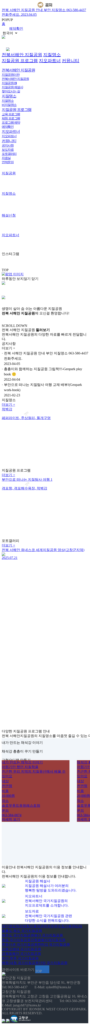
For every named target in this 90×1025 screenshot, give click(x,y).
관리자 (77, 926)
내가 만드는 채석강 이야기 (22, 742)
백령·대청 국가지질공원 (20, 963)
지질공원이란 (10, 74)
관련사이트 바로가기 (18, 969)
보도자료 (8, 149)
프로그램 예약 (11, 122)
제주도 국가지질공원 (18, 935)
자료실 (6, 158)
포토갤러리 (9, 154)
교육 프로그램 (11, 114)
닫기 (34, 279)
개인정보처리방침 (16, 926)
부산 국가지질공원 (48, 935)
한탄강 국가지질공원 (54, 944)
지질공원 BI (9, 83)
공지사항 (8, 145)
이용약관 (37, 926)
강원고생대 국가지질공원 (21, 949)
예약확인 (16, 28)
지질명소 (52, 54)
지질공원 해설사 (12, 87)
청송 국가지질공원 (16, 940)
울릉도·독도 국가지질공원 (22, 931)
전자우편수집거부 (58, 926)
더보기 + (8, 404)
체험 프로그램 (11, 118)
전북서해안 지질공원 (22, 54)
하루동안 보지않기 (16, 279)
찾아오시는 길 (11, 91)
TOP (5, 270)
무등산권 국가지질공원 (20, 944)
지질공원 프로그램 (20, 60)
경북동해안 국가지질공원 (21, 954)
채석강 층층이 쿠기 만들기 (22, 751)
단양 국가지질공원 (53, 963)
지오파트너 (50, 60)
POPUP (7, 20)
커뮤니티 (70, 60)
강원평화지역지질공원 (48, 940)
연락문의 (8, 162)
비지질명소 (9, 105)
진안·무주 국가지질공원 (20, 958)
